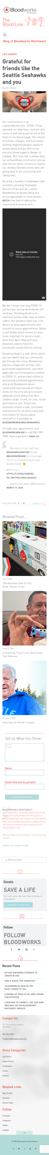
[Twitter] (19, 949)
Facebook (6, 1115)
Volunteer (6, 1098)
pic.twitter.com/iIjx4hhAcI (22, 477)
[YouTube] (24, 1148)
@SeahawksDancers (18, 452)
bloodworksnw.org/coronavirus (21, 422)
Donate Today (7, 1103)
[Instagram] (26, 949)
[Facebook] (11, 949)
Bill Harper (11, 87)
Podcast (5, 1075)
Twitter (5, 1125)
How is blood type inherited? (19, 980)
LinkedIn (5, 1130)
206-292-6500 (8, 1034)
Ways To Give (7, 1093)
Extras (5, 1071)
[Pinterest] (34, 949)
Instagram (6, 1120)
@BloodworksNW (16, 456)
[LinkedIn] (30, 1148)
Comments (36, 504)
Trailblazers (7, 1066)
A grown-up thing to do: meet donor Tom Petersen (24, 996)
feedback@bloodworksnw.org (14, 1039)
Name (8, 768)
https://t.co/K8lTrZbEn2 (20, 473)
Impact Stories (8, 1061)
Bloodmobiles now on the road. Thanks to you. (18, 987)
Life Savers (9, 54)
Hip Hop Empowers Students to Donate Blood (20, 974)
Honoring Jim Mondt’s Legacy (18, 722)
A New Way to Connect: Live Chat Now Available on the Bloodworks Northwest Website (24, 1005)
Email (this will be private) (20, 782)
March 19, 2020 (15, 487)
